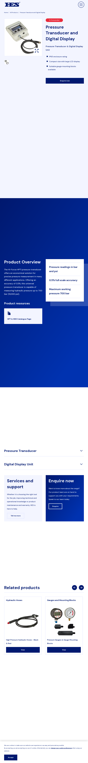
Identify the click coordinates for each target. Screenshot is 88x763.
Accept (11, 757)
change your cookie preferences (61, 748)
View (23, 650)
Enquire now (65, 81)
